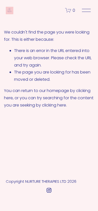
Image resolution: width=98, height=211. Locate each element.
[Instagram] (49, 190)
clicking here (54, 105)
